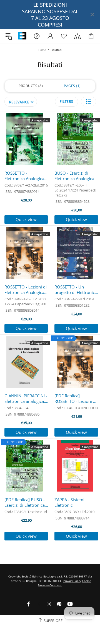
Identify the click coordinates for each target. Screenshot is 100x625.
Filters (66, 101)
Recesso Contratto (50, 585)
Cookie (86, 581)
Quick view (26, 219)
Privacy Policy (72, 581)
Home (42, 50)
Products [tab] (30, 85)
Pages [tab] (71, 85)
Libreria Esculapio (22, 36)
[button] (88, 101)
